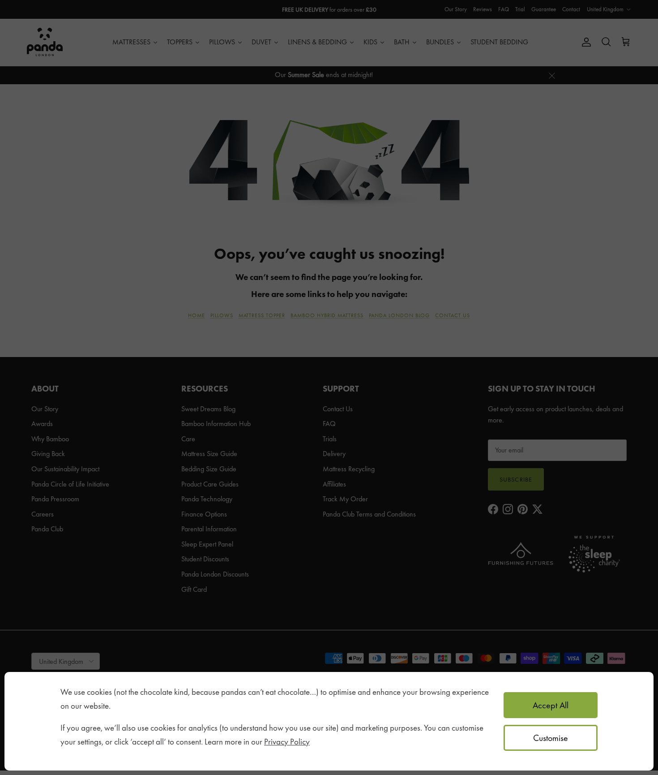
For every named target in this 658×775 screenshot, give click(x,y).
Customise (550, 738)
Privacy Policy (287, 741)
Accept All (550, 705)
